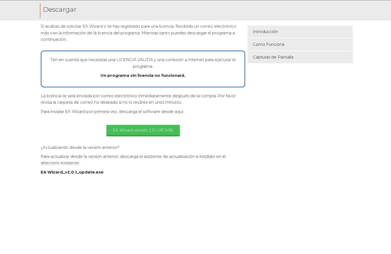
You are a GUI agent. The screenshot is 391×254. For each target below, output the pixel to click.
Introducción (265, 31)
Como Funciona (268, 44)
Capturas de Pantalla (273, 57)
